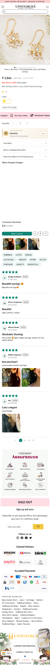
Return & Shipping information (14, 150)
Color (4, 96)
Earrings (8, 255)
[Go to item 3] (34, 244)
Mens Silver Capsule (10, 615)
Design (28, 255)
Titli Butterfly (7, 618)
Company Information (24, 646)
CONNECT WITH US (24, 652)
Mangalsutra (6, 609)
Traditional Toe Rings (10, 606)
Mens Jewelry (33, 606)
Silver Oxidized (7, 621)
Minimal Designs (22, 621)
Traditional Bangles (27, 615)
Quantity (5, 123)
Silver (36, 603)
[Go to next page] (34, 440)
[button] (3, 92)
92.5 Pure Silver (8, 603)
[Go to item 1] (9, 244)
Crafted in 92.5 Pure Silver (32, 618)
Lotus (18, 255)
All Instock (14, 69)
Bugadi (23, 606)
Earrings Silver (7, 612)
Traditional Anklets (24, 603)
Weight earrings (34, 264)
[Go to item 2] (21, 244)
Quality (20, 264)
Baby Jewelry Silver (9, 600)
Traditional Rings (8, 624)
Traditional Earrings (30, 609)
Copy (43, 133)
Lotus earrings (10, 260)
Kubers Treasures (23, 624)
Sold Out (12, 206)
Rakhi (17, 618)
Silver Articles (36, 621)
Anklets (39, 600)
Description (7, 143)
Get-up (43, 260)
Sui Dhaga (30, 600)
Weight (22, 260)
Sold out (25, 502)
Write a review (17, 234)
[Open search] (35, 233)
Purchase (8, 264)
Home (6, 69)
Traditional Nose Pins (23, 612)
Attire (33, 260)
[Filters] (40, 233)
